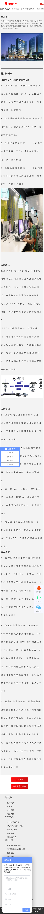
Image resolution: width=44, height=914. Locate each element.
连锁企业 (10, 857)
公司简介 (10, 803)
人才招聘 (10, 810)
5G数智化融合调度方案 (16, 849)
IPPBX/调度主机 (13, 822)
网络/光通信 (11, 837)
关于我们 (9, 797)
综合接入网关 (12, 830)
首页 (23, 9)
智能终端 (10, 833)
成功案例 (10, 814)
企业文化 (10, 806)
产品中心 (9, 817)
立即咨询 (19, 780)
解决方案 (31, 9)
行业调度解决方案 (14, 845)
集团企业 (40, 9)
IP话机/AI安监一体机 (15, 826)
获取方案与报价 (19, 786)
